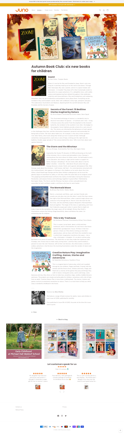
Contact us (19, 407)
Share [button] (35, 312)
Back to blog (63, 319)
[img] (62, 366)
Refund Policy (20, 410)
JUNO (59, 429)
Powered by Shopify (65, 429)
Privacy (65, 407)
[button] (40, 10)
